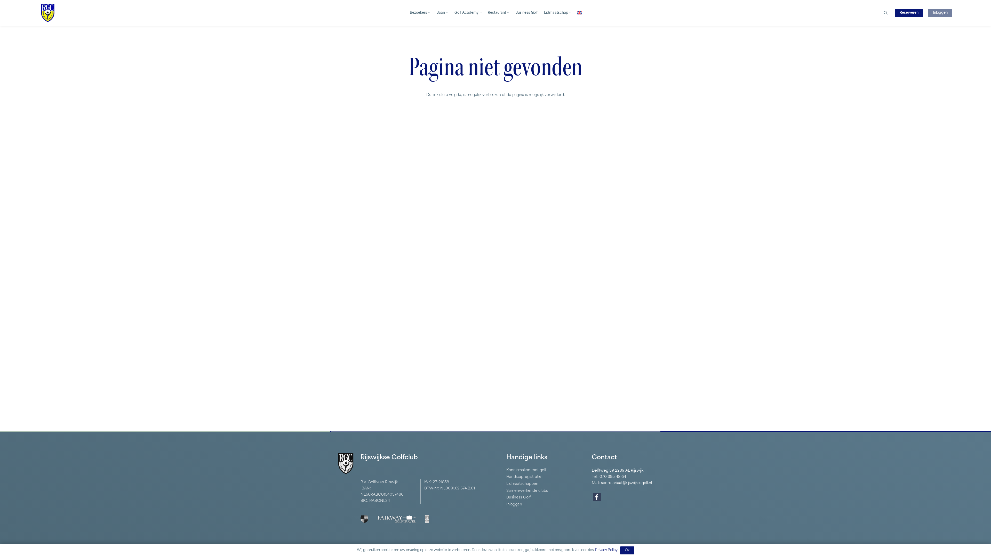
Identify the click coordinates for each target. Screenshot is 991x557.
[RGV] (48, 13)
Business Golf (518, 497)
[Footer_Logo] (364, 519)
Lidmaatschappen (522, 484)
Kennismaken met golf (526, 470)
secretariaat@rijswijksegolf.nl (626, 483)
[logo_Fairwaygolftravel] (396, 519)
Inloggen (514, 504)
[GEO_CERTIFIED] (427, 519)
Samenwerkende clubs (527, 491)
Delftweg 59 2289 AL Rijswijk (617, 471)
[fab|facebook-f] (597, 497)
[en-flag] (579, 12)
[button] (428, 13)
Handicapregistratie (523, 477)
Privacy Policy (606, 550)
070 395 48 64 (613, 477)
